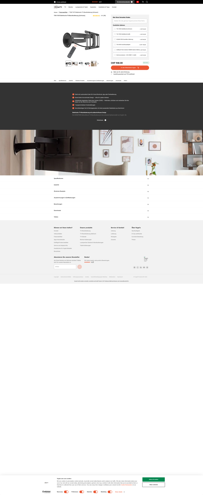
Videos (125, 80)
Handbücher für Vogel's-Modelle (63, 248)
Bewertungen (110, 80)
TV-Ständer (83, 236)
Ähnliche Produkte (79, 80)
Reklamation (112, 276)
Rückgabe (113, 236)
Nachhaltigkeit (136, 231)
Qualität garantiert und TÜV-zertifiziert (124, 74)
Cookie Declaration (126, 485)
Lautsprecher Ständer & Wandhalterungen (91, 242)
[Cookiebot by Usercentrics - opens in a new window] (46, 492)
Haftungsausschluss (78, 276)
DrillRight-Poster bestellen (61, 242)
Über (55, 80)
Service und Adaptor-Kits (61, 245)
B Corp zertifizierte (137, 234)
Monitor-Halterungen (86, 239)
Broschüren (57, 251)
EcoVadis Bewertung (137, 236)
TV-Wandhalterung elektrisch (88, 234)
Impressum (120, 276)
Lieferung (113, 234)
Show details (118, 492)
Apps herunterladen (59, 239)
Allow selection (153, 484)
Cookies (87, 276)
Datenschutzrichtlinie (66, 276)
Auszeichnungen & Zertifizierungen (95, 80)
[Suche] (138, 2)
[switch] (81, 492)
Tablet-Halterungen (85, 245)
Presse (133, 239)
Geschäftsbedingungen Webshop (99, 276)
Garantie (113, 239)
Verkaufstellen (58, 234)
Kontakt (56, 231)
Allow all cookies (153, 479)
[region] (81, 40)
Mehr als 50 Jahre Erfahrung (65, 2)
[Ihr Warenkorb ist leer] (143, 2)
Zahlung (113, 231)
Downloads (118, 80)
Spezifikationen (62, 80)
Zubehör (71, 80)
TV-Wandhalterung (85, 231)
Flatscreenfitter (58, 236)
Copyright (56, 276)
